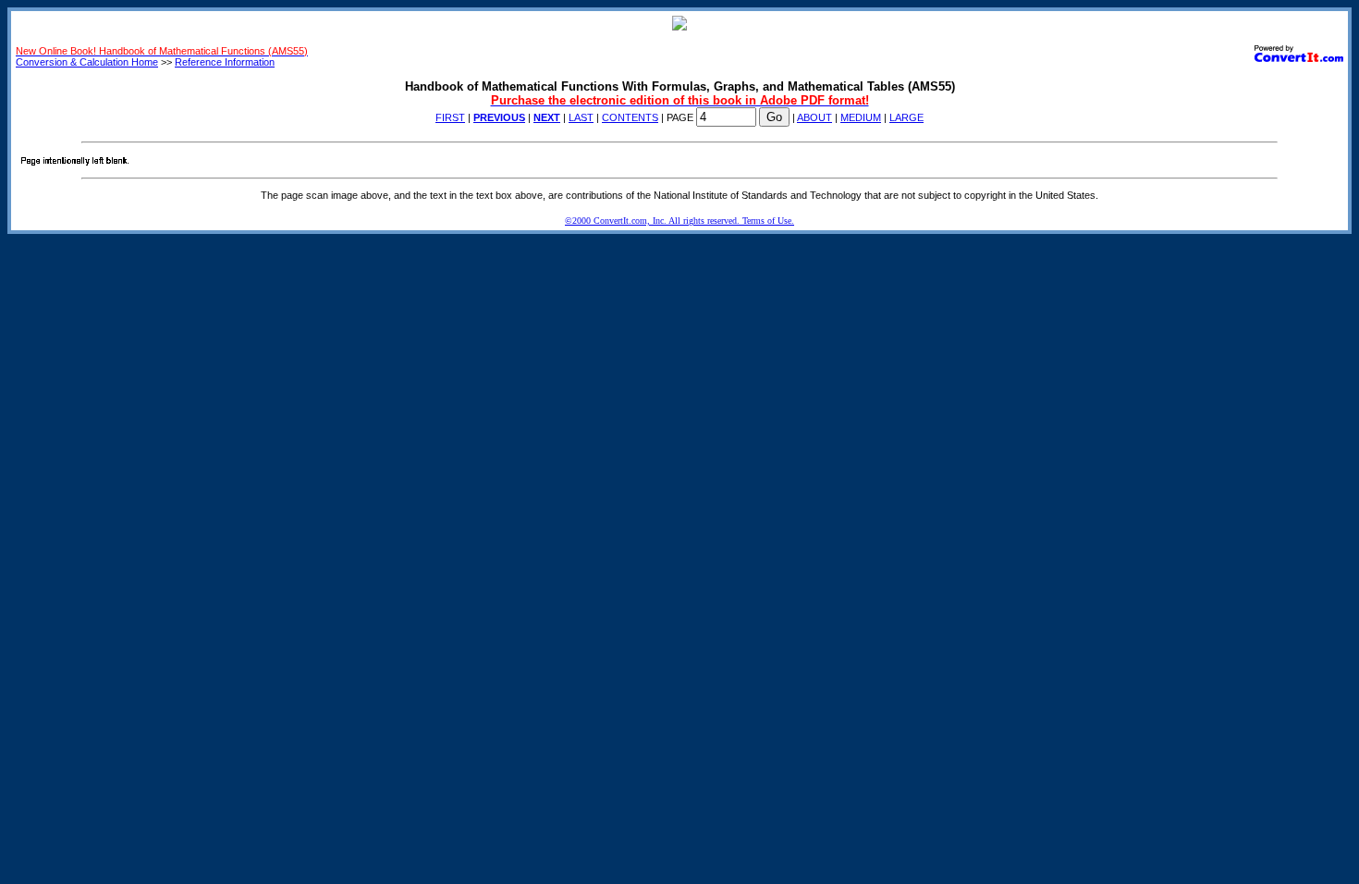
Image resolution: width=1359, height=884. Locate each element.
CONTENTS (630, 117)
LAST (581, 117)
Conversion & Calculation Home (87, 62)
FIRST (450, 117)
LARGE (906, 117)
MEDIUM (860, 117)
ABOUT (814, 117)
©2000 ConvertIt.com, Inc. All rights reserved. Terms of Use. (679, 220)
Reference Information (225, 62)
